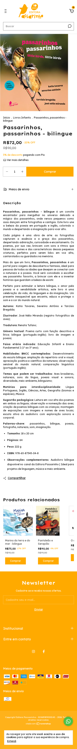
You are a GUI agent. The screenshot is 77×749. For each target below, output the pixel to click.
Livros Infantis (22, 117)
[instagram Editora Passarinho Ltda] (33, 651)
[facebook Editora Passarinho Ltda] (43, 651)
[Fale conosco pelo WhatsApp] (68, 721)
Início (6, 117)
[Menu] (6, 12)
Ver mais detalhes (17, 160)
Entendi (11, 741)
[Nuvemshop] (38, 724)
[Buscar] (69, 26)
